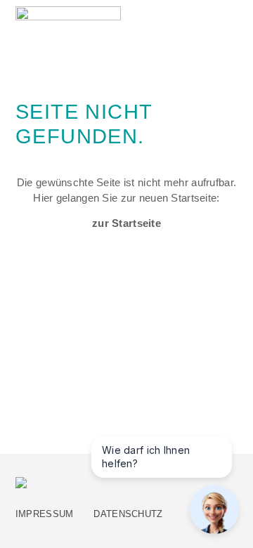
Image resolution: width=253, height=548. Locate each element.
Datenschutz (127, 514)
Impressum (44, 514)
